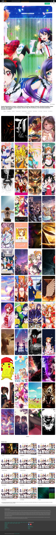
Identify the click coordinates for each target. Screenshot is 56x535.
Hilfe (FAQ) (29, 528)
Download (47, 3)
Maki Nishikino (35, 111)
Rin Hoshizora (50, 111)
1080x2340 (11, 522)
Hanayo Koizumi (18, 111)
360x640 (8, 523)
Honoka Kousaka (24, 111)
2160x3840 (16, 523)
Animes (5, 111)
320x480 (24, 522)
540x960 (13, 523)
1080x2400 (8, 522)
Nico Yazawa (40, 111)
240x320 (17, 522)
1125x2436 (11, 523)
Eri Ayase (13, 111)
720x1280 (14, 522)
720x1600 (19, 522)
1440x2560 (6, 523)
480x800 (21, 522)
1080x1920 (6, 522)
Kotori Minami (30, 111)
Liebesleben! (9, 111)
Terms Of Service (16, 533)
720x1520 (19, 523)
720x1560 (26, 522)
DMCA (19, 533)
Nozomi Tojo (45, 111)
